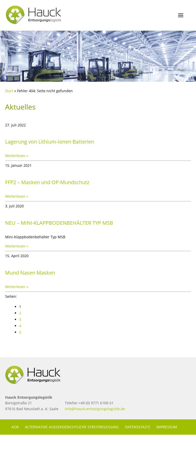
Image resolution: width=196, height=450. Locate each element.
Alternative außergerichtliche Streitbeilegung (72, 426)
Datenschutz (137, 426)
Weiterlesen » (16, 155)
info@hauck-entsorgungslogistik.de (95, 408)
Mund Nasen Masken (30, 272)
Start (9, 90)
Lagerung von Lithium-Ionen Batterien (49, 141)
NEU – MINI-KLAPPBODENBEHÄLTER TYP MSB (59, 222)
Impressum (166, 426)
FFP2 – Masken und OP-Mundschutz (47, 182)
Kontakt (19, 442)
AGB (15, 426)
